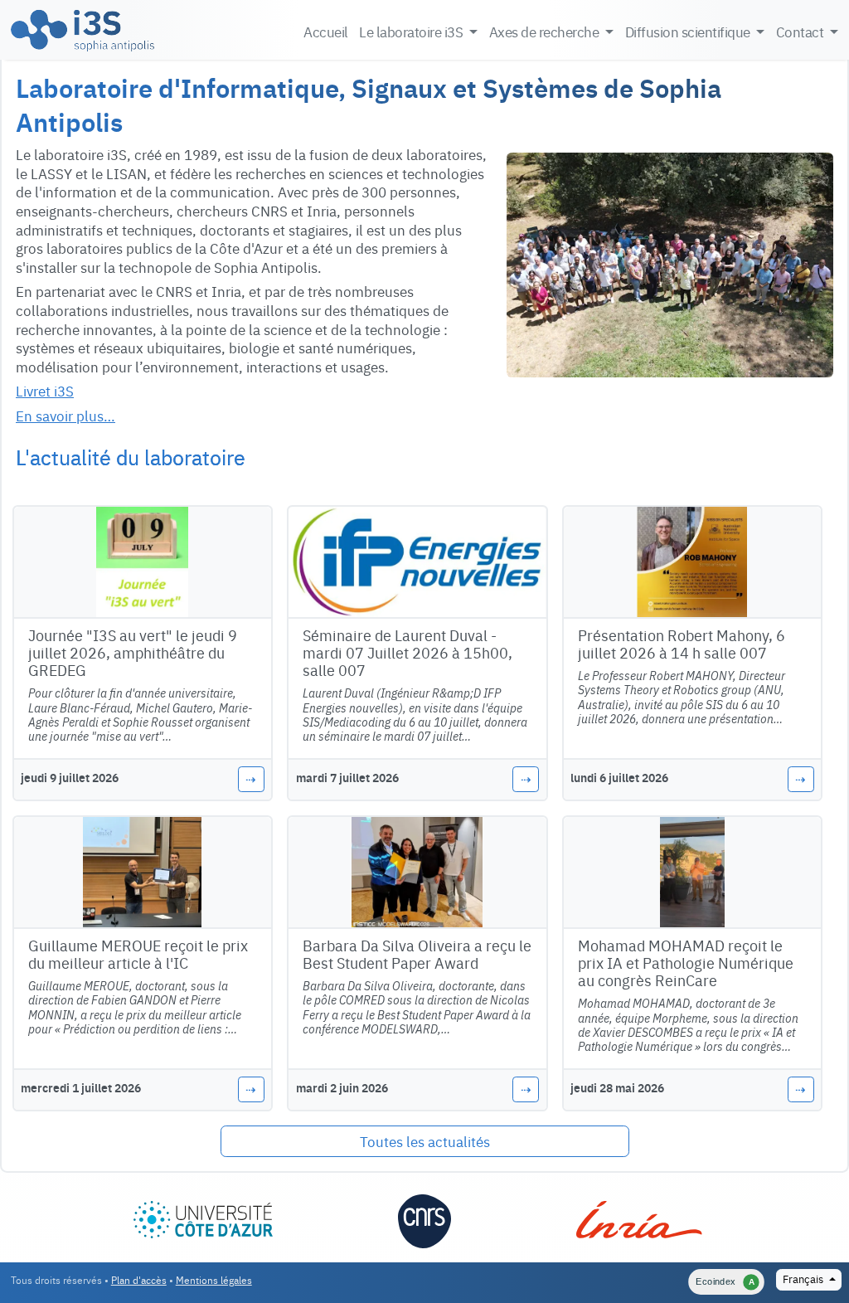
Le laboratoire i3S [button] (412, 31)
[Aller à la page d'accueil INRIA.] (638, 1214)
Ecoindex (725, 1281)
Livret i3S (45, 390)
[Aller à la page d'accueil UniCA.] (203, 1214)
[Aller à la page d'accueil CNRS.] (425, 1219)
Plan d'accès (139, 1279)
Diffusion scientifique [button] (689, 31)
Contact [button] (801, 31)
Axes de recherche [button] (545, 31)
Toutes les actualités (425, 1140)
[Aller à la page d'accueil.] (82, 30)
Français (804, 1278)
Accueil (325, 31)
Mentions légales (214, 1279)
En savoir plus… (65, 415)
